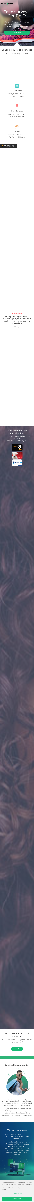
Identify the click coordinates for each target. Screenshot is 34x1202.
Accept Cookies (17, 1198)
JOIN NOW (17, 33)
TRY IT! (17, 1049)
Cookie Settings (17, 1193)
